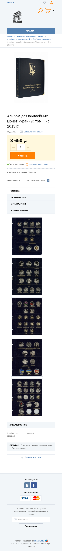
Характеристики (18, 197)
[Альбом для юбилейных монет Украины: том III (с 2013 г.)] (31, 77)
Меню (9, 3)
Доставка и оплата (19, 210)
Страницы (15, 191)
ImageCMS (39, 541)
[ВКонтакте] (48, 180)
